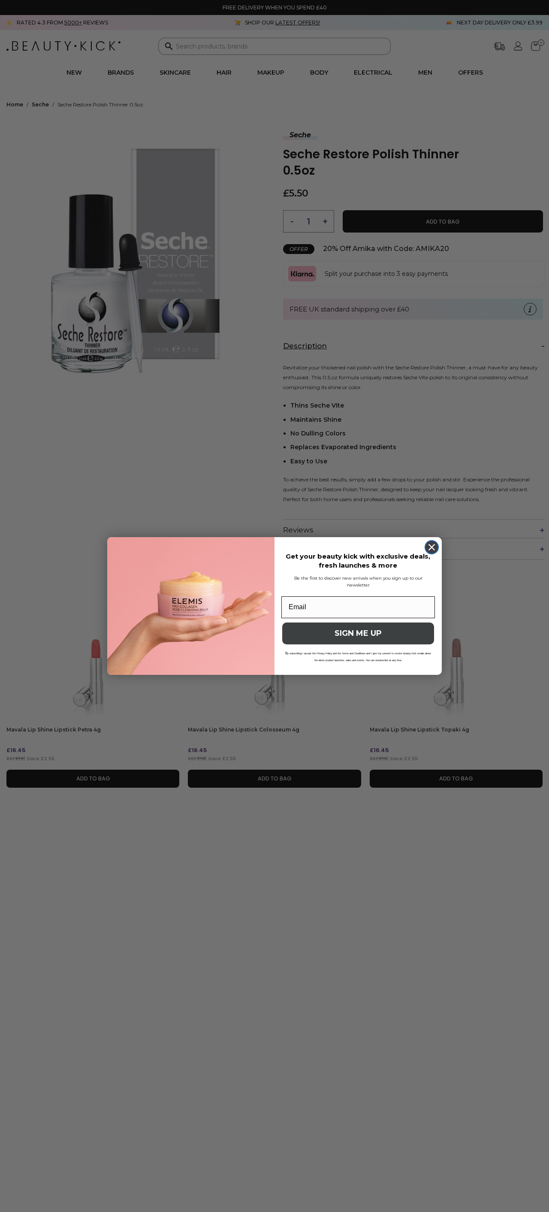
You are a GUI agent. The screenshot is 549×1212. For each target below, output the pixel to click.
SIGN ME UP (358, 633)
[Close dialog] (431, 547)
